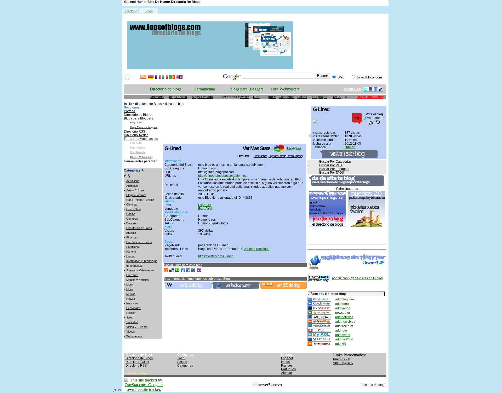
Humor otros (207, 168)
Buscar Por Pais (330, 165)
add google (343, 304)
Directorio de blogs (165, 89)
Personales (133, 308)
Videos (130, 331)
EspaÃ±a (204, 205)
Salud (129, 317)
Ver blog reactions (256, 249)
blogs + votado (202, 97)
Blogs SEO (136, 122)
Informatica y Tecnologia (141, 261)
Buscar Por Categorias (335, 161)
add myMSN (344, 339)
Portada (129, 111)
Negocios (132, 303)
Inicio (128, 104)
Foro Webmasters (285, 89)
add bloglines (345, 299)
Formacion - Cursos (139, 242)
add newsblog (345, 321)
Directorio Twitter (136, 135)
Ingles (285, 362)
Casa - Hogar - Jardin (140, 199)
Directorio (130, 11)
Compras (132, 218)
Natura (130, 298)
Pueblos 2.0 (341, 359)
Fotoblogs (132, 246)
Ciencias (131, 204)
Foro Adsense (137, 147)
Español (287, 358)
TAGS (337, 97)
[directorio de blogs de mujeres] (210, 68)
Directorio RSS (134, 131)
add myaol (342, 335)
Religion (131, 312)
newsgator (342, 313)
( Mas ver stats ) (293, 148)
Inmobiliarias (134, 265)
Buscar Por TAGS (331, 172)
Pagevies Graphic (277, 156)
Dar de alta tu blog (370, 97)
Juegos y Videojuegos (140, 270)
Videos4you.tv (343, 363)
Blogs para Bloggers (246, 89)
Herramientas (204, 89)
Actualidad (132, 181)
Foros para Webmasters (141, 139)
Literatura (132, 275)
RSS (256, 97)
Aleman (286, 373)
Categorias (286, 97)
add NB (340, 344)
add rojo (341, 330)
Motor (130, 284)
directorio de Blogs (149, 104)
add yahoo (342, 308)
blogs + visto (178, 97)
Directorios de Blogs (139, 228)
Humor (130, 256)
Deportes (132, 223)
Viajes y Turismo (136, 326)
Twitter (244, 97)
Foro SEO (135, 143)
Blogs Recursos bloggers (143, 127)
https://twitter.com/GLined (215, 256)
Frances (287, 365)
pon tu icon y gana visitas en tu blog (357, 278)
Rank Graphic (260, 156)
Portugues (288, 369)
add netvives (344, 317)
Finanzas (132, 237)
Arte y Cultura (135, 190)
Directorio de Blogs (137, 115)
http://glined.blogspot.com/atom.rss (222, 176)
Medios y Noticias (137, 279)
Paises (302, 97)
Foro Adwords (137, 152)
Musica (130, 293)
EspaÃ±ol (205, 208)
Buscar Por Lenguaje (334, 169)
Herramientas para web (140, 161)
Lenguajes (319, 97)
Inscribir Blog (136, 373)
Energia (131, 232)
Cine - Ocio (133, 209)
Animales (132, 185)
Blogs (149, 11)
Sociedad (132, 322)
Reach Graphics (294, 156)
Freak (214, 223)
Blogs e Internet (136, 195)
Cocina (130, 213)
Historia (131, 251)
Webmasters (134, 336)
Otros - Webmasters (141, 157)
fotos (224, 223)
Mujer (129, 289)
